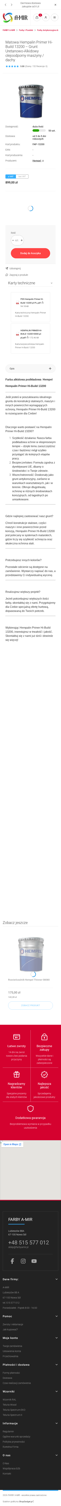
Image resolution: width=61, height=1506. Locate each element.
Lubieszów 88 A (11, 1292)
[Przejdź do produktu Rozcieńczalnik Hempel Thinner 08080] (30, 954)
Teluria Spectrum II (12, 1415)
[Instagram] (23, 1261)
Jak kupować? (10, 1329)
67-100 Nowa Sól (12, 1297)
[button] (55, 5)
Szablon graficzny (18, 1501)
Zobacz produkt (30, 1005)
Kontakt (7, 1473)
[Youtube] (34, 1261)
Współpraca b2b (11, 1468)
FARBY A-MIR (9, 30)
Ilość (13, 232)
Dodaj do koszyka (30, 253)
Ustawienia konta (12, 1351)
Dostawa (7, 1378)
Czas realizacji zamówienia (17, 1383)
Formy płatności (11, 1372)
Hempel (37, 160)
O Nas (6, 1463)
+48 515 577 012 (28, 1242)
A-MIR (6, 1287)
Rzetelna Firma (10, 1446)
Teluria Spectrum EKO (14, 1409)
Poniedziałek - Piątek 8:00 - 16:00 (20, 1307)
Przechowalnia (10, 1356)
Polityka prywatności (14, 1441)
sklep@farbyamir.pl (18, 1247)
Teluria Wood (9, 1404)
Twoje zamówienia (12, 1346)
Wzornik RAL (9, 1399)
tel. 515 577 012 (11, 1302)
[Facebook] (12, 1261)
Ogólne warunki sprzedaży (16, 1436)
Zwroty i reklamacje (13, 1324)
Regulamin (8, 1431)
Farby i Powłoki (26, 30)
